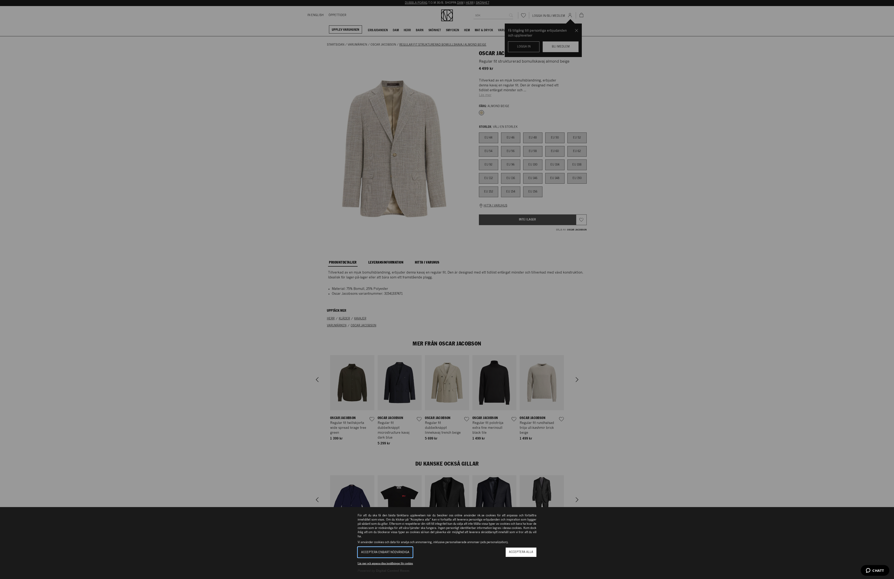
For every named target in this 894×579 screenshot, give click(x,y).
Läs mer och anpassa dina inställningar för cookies (385, 563)
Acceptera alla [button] (521, 552)
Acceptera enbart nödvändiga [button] (385, 552)
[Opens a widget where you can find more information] (875, 571)
